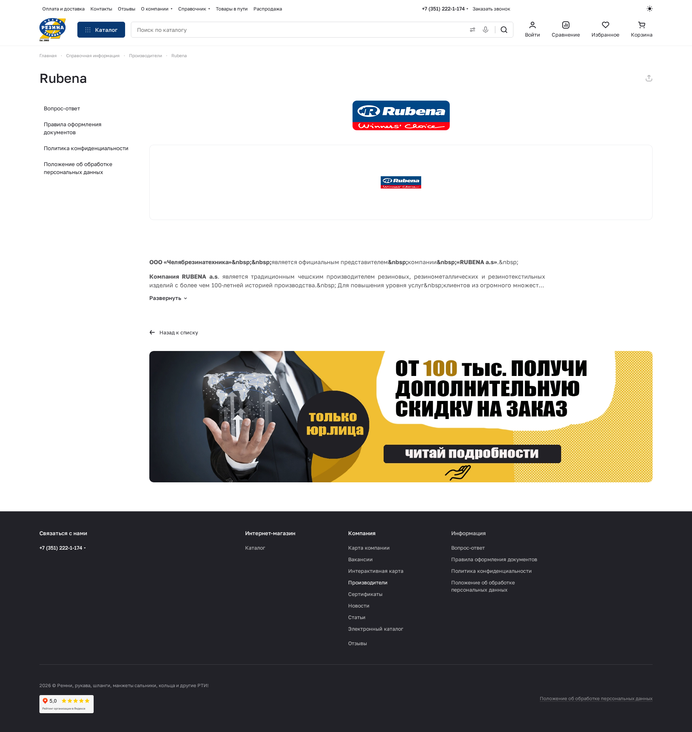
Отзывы (357, 643)
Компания (362, 533)
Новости (359, 605)
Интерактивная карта (375, 571)
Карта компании (369, 548)
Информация (468, 533)
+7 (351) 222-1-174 (443, 8)
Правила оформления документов (73, 128)
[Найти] (504, 29)
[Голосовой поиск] (487, 29)
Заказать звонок (491, 9)
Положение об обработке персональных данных (78, 168)
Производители (368, 582)
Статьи (357, 617)
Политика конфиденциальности (86, 148)
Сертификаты (365, 594)
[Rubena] (401, 115)
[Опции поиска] (471, 29)
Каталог (255, 548)
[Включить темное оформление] (650, 9)
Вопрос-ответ (62, 108)
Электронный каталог (375, 629)
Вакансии (360, 559)
